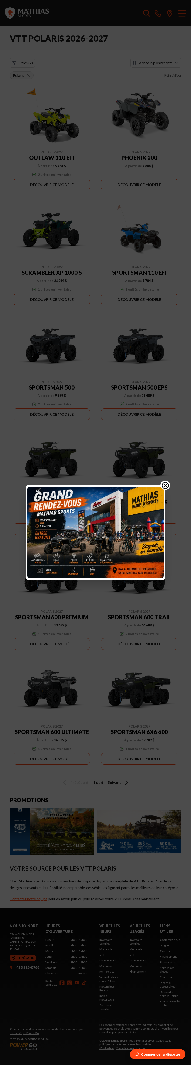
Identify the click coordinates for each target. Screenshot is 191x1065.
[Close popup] (165, 485)
